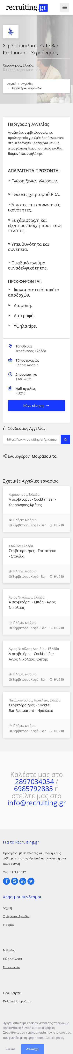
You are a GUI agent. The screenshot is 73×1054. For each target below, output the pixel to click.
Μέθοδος (9, 950)
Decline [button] (10, 1048)
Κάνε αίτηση (34, 405)
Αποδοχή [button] (32, 1048)
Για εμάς (8, 924)
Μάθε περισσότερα (14, 872)
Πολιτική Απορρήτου (17, 1001)
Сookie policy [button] (55, 1037)
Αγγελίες (27, 84)
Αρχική (11, 84)
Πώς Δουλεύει (12, 959)
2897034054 (34, 781)
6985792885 (33, 788)
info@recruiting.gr (36, 802)
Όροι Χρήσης (12, 993)
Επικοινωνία (11, 967)
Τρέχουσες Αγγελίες (16, 916)
